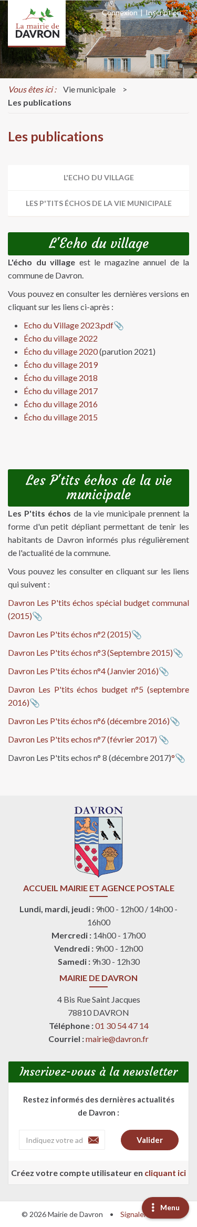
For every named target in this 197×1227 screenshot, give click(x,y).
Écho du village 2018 (61, 378)
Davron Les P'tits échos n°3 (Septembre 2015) (90, 652)
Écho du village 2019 (61, 364)
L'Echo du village (99, 177)
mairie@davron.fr (117, 1039)
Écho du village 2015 (61, 417)
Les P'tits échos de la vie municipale (99, 203)
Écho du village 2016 (61, 404)
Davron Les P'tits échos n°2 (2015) (69, 634)
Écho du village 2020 (61, 351)
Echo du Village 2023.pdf (68, 325)
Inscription (163, 12)
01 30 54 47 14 (122, 1025)
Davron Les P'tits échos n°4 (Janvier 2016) (83, 671)
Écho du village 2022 (61, 338)
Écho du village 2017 (61, 391)
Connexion (120, 12)
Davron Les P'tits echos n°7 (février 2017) (83, 739)
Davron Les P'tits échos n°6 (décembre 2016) (89, 721)
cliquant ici (165, 1173)
